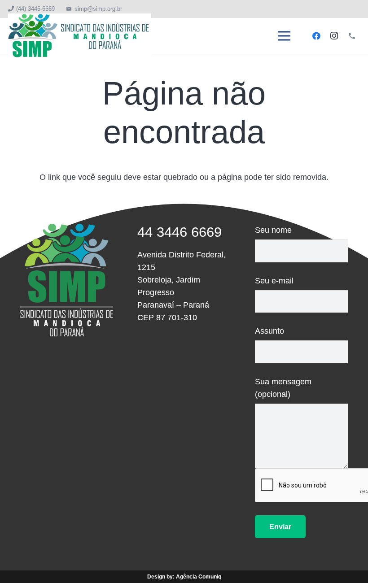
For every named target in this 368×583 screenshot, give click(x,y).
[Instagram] (334, 36)
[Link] (79, 35)
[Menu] (284, 36)
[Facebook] (316, 36)
